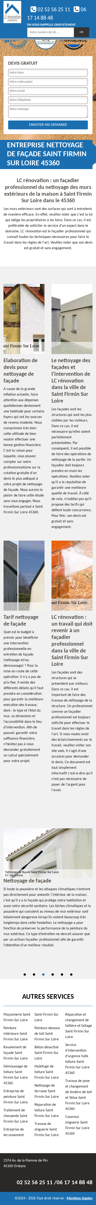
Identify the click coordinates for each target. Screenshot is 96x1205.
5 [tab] (62, 974)
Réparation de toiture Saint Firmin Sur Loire (46, 1110)
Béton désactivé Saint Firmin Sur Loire (46, 1053)
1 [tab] (25, 974)
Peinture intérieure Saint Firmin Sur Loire (15, 1033)
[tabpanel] (48, 890)
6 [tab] (71, 974)
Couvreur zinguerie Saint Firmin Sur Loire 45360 (77, 1125)
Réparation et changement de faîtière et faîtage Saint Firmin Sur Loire (78, 1026)
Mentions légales (80, 1198)
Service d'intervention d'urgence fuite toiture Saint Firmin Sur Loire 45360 (77, 1059)
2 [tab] (34, 974)
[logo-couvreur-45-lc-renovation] (12, 19)
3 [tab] (43, 974)
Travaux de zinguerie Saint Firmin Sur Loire (46, 1129)
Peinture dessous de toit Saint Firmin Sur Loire (47, 1033)
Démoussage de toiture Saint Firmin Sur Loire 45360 (15, 1075)
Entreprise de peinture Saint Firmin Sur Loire (15, 1096)
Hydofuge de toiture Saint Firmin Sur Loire (46, 1072)
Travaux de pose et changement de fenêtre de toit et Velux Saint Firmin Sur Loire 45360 (78, 1095)
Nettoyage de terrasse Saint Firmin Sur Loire (46, 1091)
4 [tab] (52, 974)
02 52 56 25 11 (53, 10)
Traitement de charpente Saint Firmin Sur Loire (15, 1116)
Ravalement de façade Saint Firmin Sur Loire (15, 1053)
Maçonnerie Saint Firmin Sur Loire (16, 1017)
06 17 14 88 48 (75, 1183)
